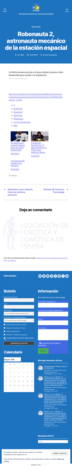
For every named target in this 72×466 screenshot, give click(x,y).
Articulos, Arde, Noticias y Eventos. (16, 324)
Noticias (14, 176)
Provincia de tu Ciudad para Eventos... (15, 317)
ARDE (22, 55)
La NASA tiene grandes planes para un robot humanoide (18, 146)
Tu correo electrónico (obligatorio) (50, 310)
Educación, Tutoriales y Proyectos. (16, 334)
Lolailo (48, 391)
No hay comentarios (50, 55)
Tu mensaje (42, 328)
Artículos (36, 27)
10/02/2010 (33, 55)
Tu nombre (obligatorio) (46, 302)
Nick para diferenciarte (11, 297)
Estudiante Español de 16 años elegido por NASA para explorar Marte (38, 148)
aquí (63, 297)
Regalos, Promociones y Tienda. (16, 328)
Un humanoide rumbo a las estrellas (18, 163)
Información (10, 275)
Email (5, 304)
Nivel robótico (8, 310)
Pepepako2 (49, 373)
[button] (59, 453)
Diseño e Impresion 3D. (13, 331)
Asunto (40, 319)
